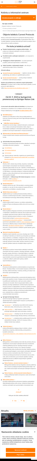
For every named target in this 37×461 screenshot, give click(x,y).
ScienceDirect (6, 265)
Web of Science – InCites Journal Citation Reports (17, 373)
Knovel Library (7, 209)
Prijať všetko (20, 454)
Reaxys (5, 247)
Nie (24, 401)
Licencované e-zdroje (11, 17)
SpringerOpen (7, 318)
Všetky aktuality (28, 410)
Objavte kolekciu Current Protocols (11, 26)
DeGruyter (6, 162)
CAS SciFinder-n (8, 148)
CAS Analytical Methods (10, 150)
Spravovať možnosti (21, 450)
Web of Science (7, 340)
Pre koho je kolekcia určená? (9, 28)
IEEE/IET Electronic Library (10, 192)
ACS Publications (7, 114)
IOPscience (6, 200)
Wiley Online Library (8, 379)
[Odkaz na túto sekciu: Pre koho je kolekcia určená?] (31, 46)
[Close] (35, 432)
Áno (15, 401)
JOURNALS (14, 179)
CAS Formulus (7, 153)
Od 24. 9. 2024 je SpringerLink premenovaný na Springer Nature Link (19, 30)
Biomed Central (8, 313)
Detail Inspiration (7, 183)
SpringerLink (7, 305)
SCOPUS (5, 275)
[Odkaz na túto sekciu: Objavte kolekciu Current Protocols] (35, 34)
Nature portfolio (8, 309)
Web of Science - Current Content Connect (16, 363)
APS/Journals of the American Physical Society (15, 133)
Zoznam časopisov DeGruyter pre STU (12, 180)
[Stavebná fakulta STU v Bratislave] (18, 2)
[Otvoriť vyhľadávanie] (34, 2)
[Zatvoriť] (2, 2)
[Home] (1, 6)
